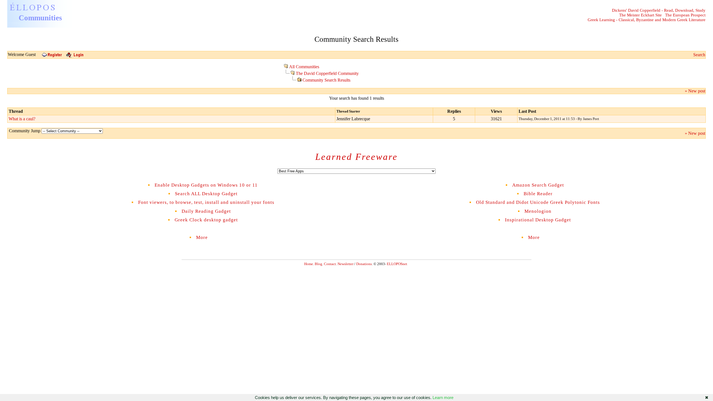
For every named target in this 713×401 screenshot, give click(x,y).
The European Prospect (685, 15)
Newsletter (345, 264)
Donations (364, 264)
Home (308, 264)
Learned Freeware (356, 157)
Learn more (443, 397)
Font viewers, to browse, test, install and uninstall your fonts (206, 202)
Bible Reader (538, 193)
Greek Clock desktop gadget (206, 219)
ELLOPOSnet (397, 264)
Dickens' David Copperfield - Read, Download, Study (658, 10)
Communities (40, 18)
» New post (695, 91)
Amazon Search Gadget (538, 185)
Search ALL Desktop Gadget (206, 193)
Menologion (537, 211)
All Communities (304, 66)
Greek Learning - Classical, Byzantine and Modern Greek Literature (646, 20)
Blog (318, 264)
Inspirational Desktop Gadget (538, 219)
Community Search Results (326, 80)
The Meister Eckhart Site (640, 15)
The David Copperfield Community (327, 73)
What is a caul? (22, 118)
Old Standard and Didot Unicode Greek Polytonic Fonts (538, 202)
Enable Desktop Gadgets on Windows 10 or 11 (206, 185)
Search (699, 54)
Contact (330, 264)
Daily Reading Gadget (206, 211)
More (206, 237)
